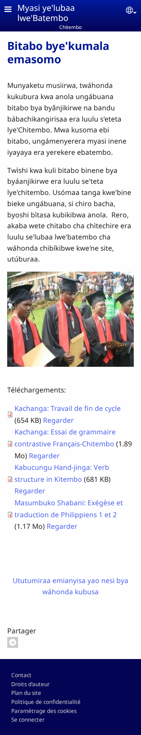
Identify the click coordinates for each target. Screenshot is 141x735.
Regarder (58, 420)
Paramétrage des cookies (44, 711)
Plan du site (26, 693)
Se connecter (27, 719)
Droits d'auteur (30, 684)
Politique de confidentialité (46, 702)
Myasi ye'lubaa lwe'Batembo (46, 13)
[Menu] (12, 10)
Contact (21, 675)
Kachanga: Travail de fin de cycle (67, 408)
